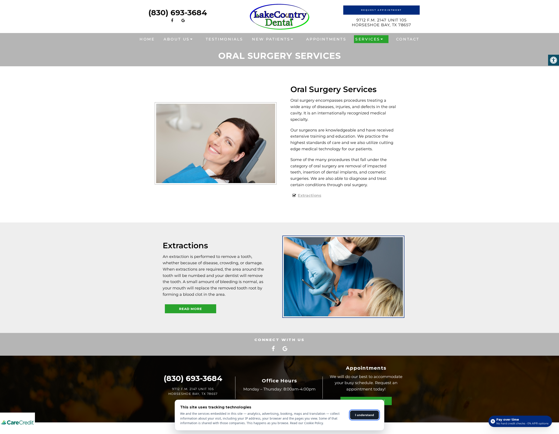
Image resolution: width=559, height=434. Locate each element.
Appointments (326, 39)
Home (147, 39)
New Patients (271, 39)
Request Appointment (381, 10)
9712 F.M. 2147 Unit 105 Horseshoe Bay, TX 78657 (381, 22)
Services (367, 39)
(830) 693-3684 (177, 12)
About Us (177, 39)
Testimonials (224, 39)
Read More (190, 309)
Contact (407, 39)
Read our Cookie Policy (306, 423)
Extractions (309, 195)
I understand (364, 415)
